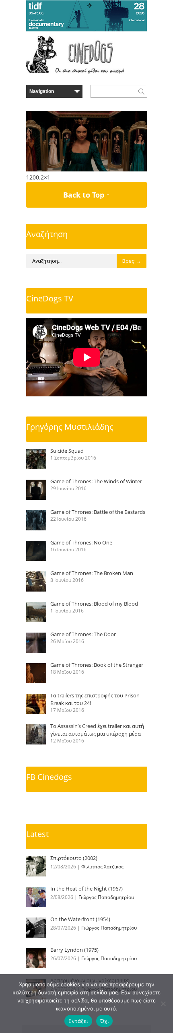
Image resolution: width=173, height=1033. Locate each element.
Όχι (104, 1021)
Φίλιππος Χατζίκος (102, 866)
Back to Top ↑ (86, 195)
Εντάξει (78, 1021)
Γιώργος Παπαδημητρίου (106, 897)
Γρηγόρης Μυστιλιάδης (69, 426)
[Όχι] (163, 1004)
